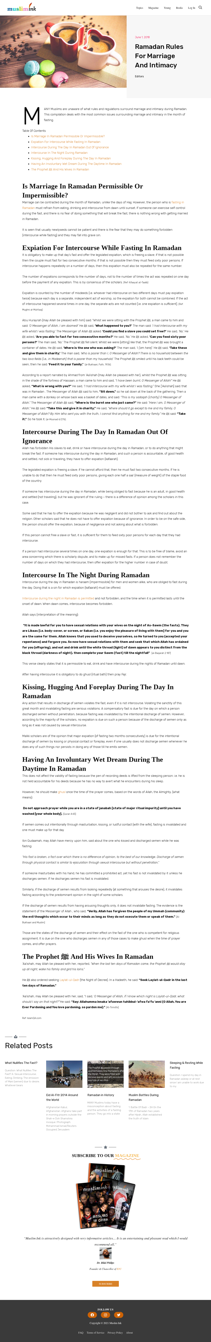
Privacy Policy (115, 1332)
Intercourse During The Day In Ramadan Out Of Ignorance (70, 147)
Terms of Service (95, 1332)
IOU (119, 1268)
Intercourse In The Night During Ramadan (59, 153)
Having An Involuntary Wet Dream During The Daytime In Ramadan (76, 164)
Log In (191, 7)
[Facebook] (92, 1315)
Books (179, 7)
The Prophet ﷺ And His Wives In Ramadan (60, 169)
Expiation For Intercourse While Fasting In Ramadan (65, 142)
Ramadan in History (100, 1095)
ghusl (61, 792)
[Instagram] (105, 1315)
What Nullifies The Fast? (21, 1063)
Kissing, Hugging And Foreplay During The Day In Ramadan (71, 158)
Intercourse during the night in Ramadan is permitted (58, 598)
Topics (139, 7)
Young (167, 7)
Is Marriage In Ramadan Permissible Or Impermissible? (68, 136)
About (129, 1332)
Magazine (153, 7)
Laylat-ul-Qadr (69, 980)
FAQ (80, 1332)
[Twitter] (118, 1315)
